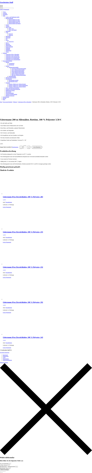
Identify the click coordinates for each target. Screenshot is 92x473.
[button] (47, 15)
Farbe (1, 147)
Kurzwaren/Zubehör (7, 102)
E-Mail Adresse (3, 465)
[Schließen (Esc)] (4, 471)
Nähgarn (15, 102)
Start (1, 102)
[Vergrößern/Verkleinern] (0, 471)
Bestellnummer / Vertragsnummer (7, 466)
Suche (1, 5)
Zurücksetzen (15, 147)
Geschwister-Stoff (6, 2)
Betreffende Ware (4, 468)
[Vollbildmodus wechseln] (2, 471)
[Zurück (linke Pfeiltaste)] (0, 472)
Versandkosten (8, 202)
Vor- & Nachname (4, 463)
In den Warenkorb (36, 147)
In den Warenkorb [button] (7, 207)
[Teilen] (3, 471)
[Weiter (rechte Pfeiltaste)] (2, 472)
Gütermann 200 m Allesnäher (24, 102)
